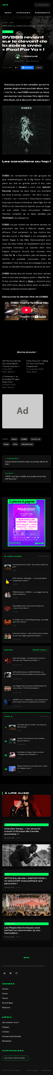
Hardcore (6, 1007)
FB (10, 973)
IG (4, 973)
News (8, 13)
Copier (38, 68)
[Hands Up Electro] (5, 5)
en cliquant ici (22, 217)
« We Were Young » (40, 194)
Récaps (11, 924)
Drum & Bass (7, 1003)
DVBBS (24, 439)
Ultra (15, 444)
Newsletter (6, 1041)
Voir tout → (40, 649)
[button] (5, 5)
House (5, 993)
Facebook (28, 68)
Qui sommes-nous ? (10, 1022)
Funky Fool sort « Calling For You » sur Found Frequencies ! (37, 364)
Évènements (42, 13)
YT (16, 973)
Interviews (23, 13)
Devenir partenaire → (15, 1058)
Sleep (6, 444)
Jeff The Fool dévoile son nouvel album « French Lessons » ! (11, 364)
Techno (5, 989)
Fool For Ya (35, 439)
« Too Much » (25, 236)
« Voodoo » (7, 198)
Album (14, 439)
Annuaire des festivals (11, 1036)
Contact (5, 1032)
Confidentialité (46, 1070)
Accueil (5, 23)
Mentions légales (32, 1070)
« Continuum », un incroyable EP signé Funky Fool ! (10, 379)
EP (8, 874)
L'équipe (5, 1027)
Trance (5, 998)
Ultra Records (27, 444)
